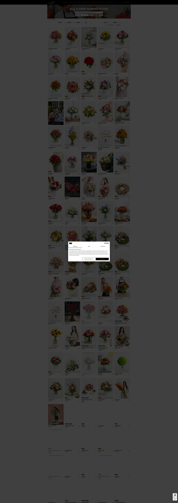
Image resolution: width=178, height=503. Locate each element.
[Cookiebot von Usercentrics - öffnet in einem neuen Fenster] (105, 243)
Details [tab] (89, 246)
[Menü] (176, 493)
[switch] (175, 499)
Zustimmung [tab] (75, 246)
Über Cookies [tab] (103, 246)
